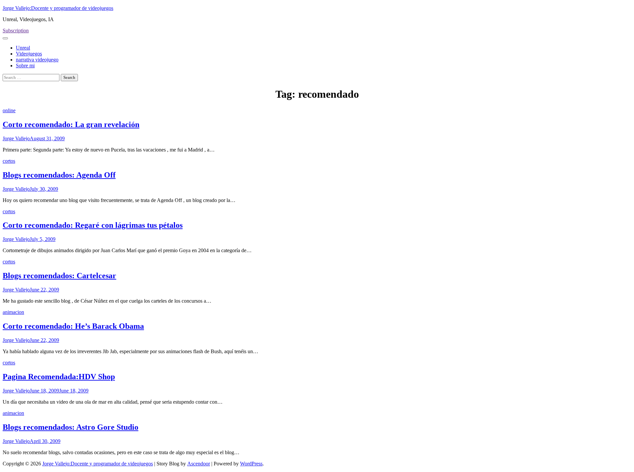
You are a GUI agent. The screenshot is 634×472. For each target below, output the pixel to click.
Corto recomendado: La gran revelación (71, 124)
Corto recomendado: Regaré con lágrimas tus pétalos (93, 225)
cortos (9, 161)
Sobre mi (25, 65)
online (9, 110)
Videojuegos (29, 53)
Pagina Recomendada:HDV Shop (59, 376)
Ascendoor (198, 463)
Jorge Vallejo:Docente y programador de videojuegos (58, 8)
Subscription (16, 30)
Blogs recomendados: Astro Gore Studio (70, 427)
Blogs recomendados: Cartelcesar (59, 275)
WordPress (251, 463)
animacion (13, 312)
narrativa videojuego (37, 59)
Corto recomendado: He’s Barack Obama (73, 326)
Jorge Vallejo (16, 138)
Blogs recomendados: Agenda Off (59, 175)
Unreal (23, 48)
